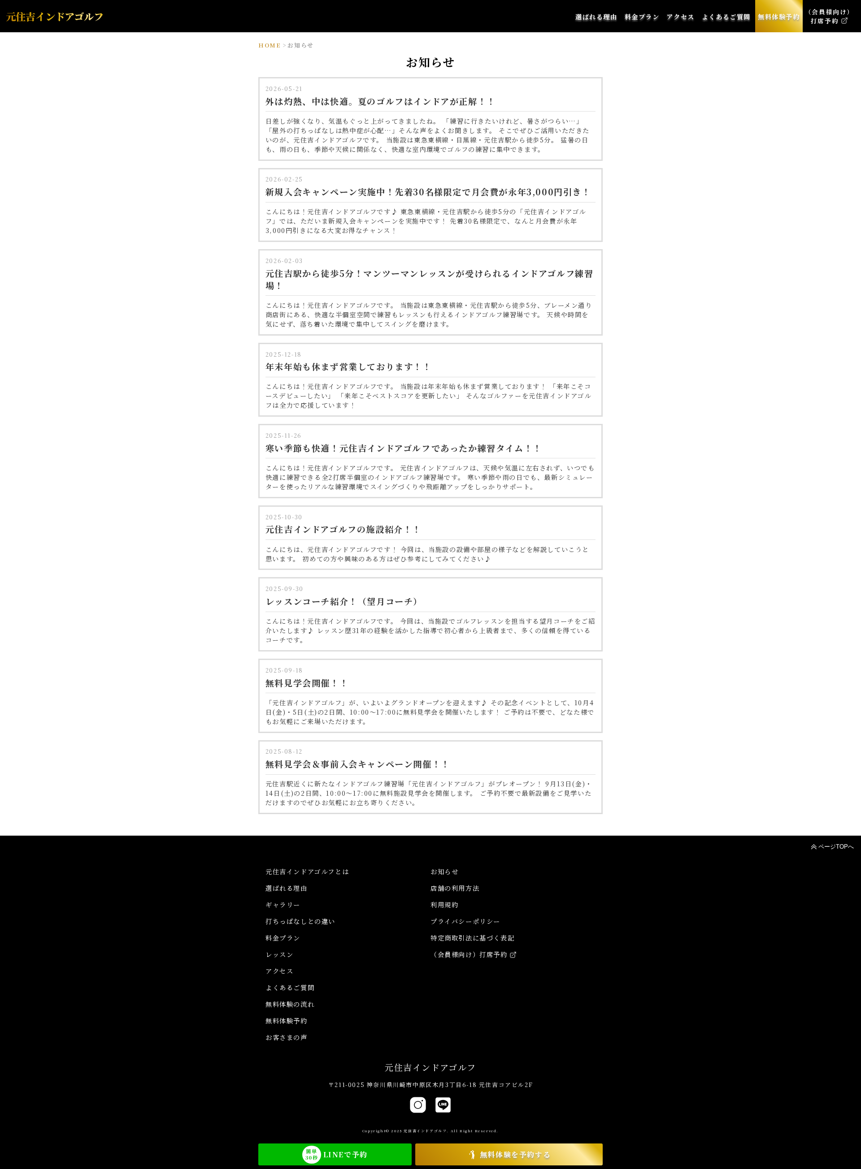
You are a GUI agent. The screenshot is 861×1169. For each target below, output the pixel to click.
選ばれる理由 (286, 888)
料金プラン (282, 937)
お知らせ (444, 871)
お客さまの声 (286, 1037)
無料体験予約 (286, 1020)
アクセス (279, 970)
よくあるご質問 (289, 987)
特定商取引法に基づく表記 (472, 937)
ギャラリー (282, 904)
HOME (269, 45)
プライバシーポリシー (465, 921)
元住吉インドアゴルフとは (307, 871)
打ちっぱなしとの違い (300, 921)
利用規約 (444, 904)
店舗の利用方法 (454, 888)
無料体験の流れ (289, 1004)
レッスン (279, 954)
